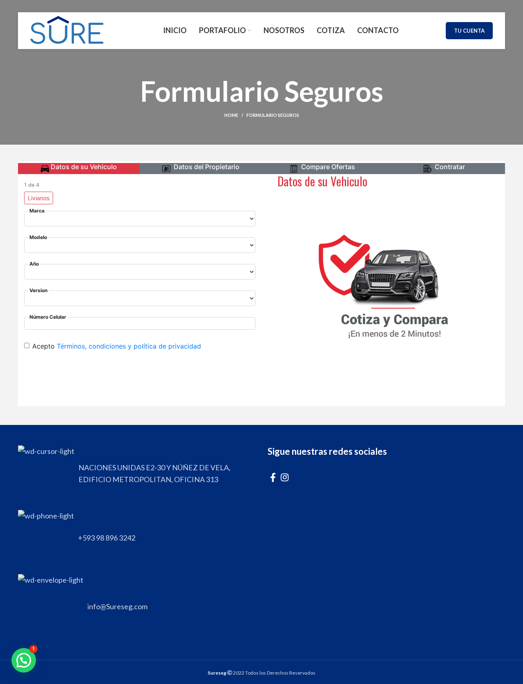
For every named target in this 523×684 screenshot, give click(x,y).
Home (231, 115)
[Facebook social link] (273, 477)
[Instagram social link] (284, 477)
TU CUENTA (469, 30)
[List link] (136, 538)
